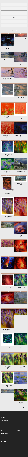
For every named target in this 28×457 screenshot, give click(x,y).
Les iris (20, 346)
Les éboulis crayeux (20, 305)
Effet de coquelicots (7, 116)
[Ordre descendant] (8, 30)
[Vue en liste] (18, 30)
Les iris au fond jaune (20, 366)
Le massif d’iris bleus (21, 287)
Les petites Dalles (7, 393)
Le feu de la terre (7, 270)
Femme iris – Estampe (7, 154)
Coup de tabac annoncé (7, 59)
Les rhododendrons (20, 402)
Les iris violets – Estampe (7, 385)
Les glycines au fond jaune (7, 329)
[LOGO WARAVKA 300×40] (14, 0)
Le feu (20, 252)
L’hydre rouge (7, 193)
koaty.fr (17, 453)
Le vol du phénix (7, 305)
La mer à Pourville (7, 229)
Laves (21, 235)
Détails (7, 39)
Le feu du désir (20, 270)
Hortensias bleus (7, 171)
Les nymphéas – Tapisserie (21, 385)
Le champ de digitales (7, 247)
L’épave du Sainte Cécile (20, 171)
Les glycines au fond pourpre (20, 315)
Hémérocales (20, 154)
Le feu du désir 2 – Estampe (7, 287)
